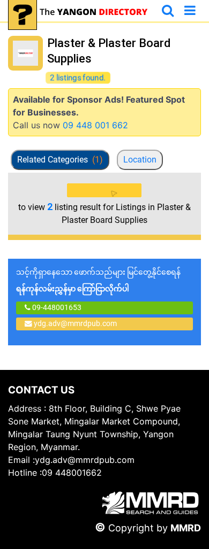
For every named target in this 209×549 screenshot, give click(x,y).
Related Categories (60, 159)
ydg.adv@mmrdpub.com (75, 323)
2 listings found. (78, 77)
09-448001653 (56, 307)
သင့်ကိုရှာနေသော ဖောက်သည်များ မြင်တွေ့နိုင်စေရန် (98, 280)
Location (139, 159)
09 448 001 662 (95, 125)
